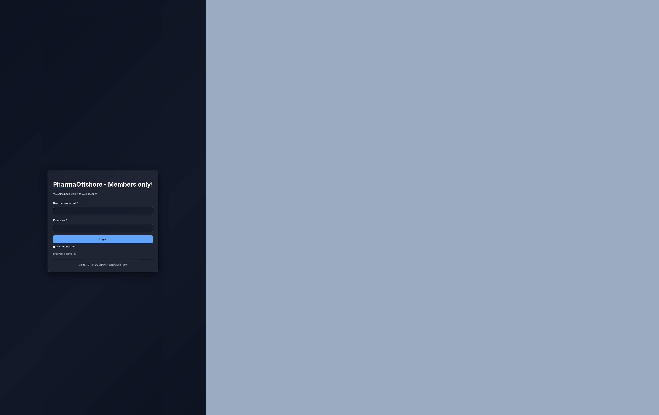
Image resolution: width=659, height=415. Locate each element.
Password (60, 220)
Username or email (65, 203)
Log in (103, 239)
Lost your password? (64, 253)
